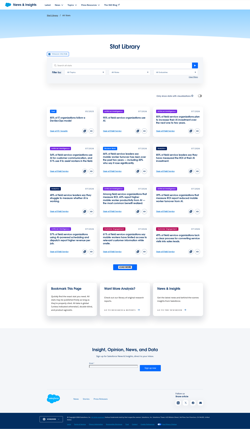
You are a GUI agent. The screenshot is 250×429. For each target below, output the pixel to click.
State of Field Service (112, 131)
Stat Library (52, 15)
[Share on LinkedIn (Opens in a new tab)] (178, 403)
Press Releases (101, 399)
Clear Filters (193, 77)
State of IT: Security (59, 131)
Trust (127, 424)
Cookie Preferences (147, 424)
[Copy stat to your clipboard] (84, 131)
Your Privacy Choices (169, 424)
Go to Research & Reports (120, 310)
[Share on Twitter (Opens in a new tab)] (185, 403)
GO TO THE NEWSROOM (170, 310)
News (76, 399)
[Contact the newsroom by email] (200, 403)
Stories (86, 399)
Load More (125, 267)
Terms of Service (80, 424)
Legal (69, 424)
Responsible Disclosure (114, 424)
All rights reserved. (98, 417)
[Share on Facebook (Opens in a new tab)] (193, 403)
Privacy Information (96, 424)
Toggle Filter (59, 54)
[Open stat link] (91, 133)
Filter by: (56, 72)
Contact (135, 424)
